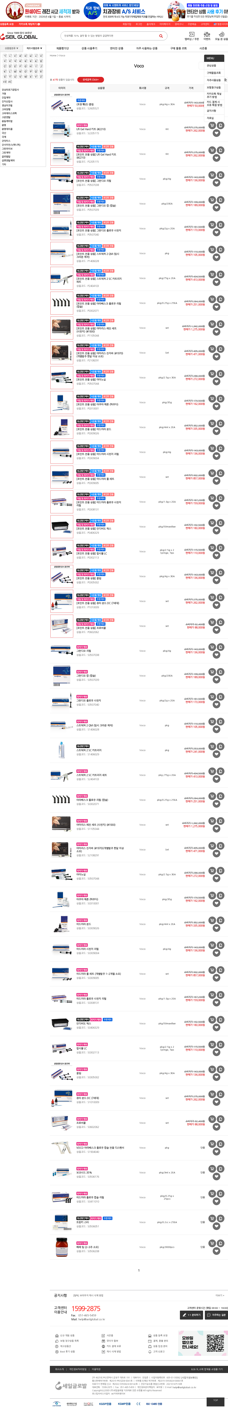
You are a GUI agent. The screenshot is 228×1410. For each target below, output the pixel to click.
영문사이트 (222, 24)
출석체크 (151, 24)
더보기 (220, 1295)
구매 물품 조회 (178, 48)
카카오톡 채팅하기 (28, 24)
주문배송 (192, 24)
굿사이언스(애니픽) (11, 145)
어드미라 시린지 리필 (87, 949)
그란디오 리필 (83, 651)
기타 (4, 164)
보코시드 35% (84, 1172)
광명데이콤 (7, 129)
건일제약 (6, 98)
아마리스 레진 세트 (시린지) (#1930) (95, 825)
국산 (4, 133)
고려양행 (6, 109)
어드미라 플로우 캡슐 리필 (90, 1197)
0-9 (4, 82)
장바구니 (179, 24)
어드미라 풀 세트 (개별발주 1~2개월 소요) (98, 974)
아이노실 (81, 874)
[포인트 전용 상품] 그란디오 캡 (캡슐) (96, 205)
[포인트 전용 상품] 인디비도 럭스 (93, 528)
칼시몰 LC (81, 1048)
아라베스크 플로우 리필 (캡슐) (92, 800)
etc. (10, 82)
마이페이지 (165, 24)
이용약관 (96, 1369)
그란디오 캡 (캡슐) (86, 676)
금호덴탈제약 (8, 160)
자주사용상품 (214, 80)
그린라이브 (7, 149)
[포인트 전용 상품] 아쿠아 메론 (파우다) (97, 404)
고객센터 (205, 24)
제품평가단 (62, 48)
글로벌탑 (6, 156)
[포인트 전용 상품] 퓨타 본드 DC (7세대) (97, 603)
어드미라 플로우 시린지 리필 (91, 998)
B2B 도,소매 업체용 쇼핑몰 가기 (207, 1369)
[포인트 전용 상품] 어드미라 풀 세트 (95, 479)
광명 (4, 125)
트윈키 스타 (82, 1222)
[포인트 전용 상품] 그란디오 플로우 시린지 (98, 230)
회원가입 (127, 24)
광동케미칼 (7, 121)
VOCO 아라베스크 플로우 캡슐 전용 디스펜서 (100, 1148)
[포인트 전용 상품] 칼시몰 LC (91, 553)
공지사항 (211, 111)
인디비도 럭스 (83, 1023)
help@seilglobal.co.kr (184, 1387)
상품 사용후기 (89, 48)
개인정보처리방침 (77, 1369)
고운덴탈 (6, 117)
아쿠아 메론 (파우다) (87, 899)
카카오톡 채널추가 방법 (214, 95)
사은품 (203, 48)
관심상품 (211, 65)
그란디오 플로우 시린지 (88, 700)
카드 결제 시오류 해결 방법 (214, 104)
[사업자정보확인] (189, 1377)
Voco (62, 55)
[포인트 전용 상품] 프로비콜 (91, 628)
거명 (4, 94)
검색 (161, 36)
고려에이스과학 (9, 113)
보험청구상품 (214, 87)
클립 (78, 1073)
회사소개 (59, 1369)
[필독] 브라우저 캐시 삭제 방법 (88, 1295)
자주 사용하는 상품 (146, 48)
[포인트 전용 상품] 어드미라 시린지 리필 (97, 454)
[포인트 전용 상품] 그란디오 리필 (93, 181)
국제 (4, 137)
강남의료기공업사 (10, 90)
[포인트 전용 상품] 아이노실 (91, 379)
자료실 (210, 118)
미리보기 (212, 125)
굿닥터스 (6, 141)
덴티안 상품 (116, 48)
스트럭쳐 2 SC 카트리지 (89, 750)
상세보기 (220, 125)
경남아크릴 (7, 105)
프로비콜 (81, 1123)
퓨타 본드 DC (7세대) (87, 1098)
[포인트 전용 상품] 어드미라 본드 (93, 429)
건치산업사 (7, 101)
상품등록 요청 (7, 24)
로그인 (139, 24)
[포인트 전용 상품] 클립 (88, 578)
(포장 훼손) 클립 (85, 104)
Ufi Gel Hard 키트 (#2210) (91, 129)
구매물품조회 (214, 73)
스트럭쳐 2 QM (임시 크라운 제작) (94, 725)
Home (53, 55)
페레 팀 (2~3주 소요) (87, 1247)
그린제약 (6, 153)
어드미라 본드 (83, 924)
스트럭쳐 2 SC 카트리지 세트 (91, 775)
